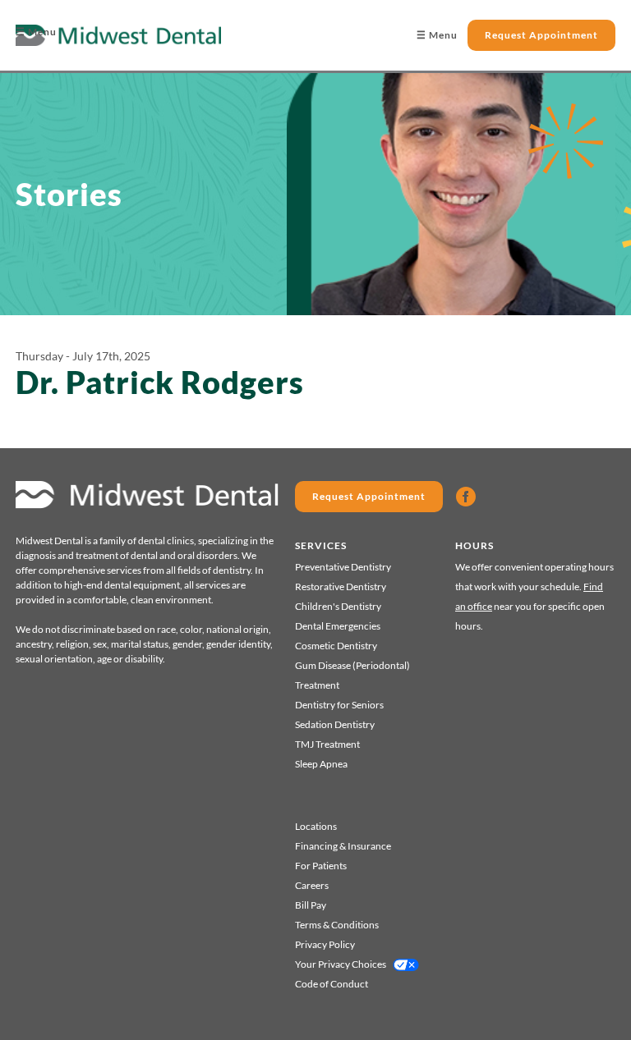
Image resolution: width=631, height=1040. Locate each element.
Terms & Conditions (337, 925)
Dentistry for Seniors (339, 705)
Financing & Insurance (343, 846)
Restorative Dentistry (340, 586)
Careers (312, 885)
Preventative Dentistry (343, 567)
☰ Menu (36, 31)
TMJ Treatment (327, 744)
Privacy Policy (325, 944)
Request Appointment (541, 35)
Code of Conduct (331, 984)
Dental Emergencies (337, 626)
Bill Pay (310, 905)
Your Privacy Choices (340, 964)
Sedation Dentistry (335, 724)
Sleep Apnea (321, 764)
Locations (316, 826)
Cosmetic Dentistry (336, 645)
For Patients (321, 865)
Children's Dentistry (338, 606)
